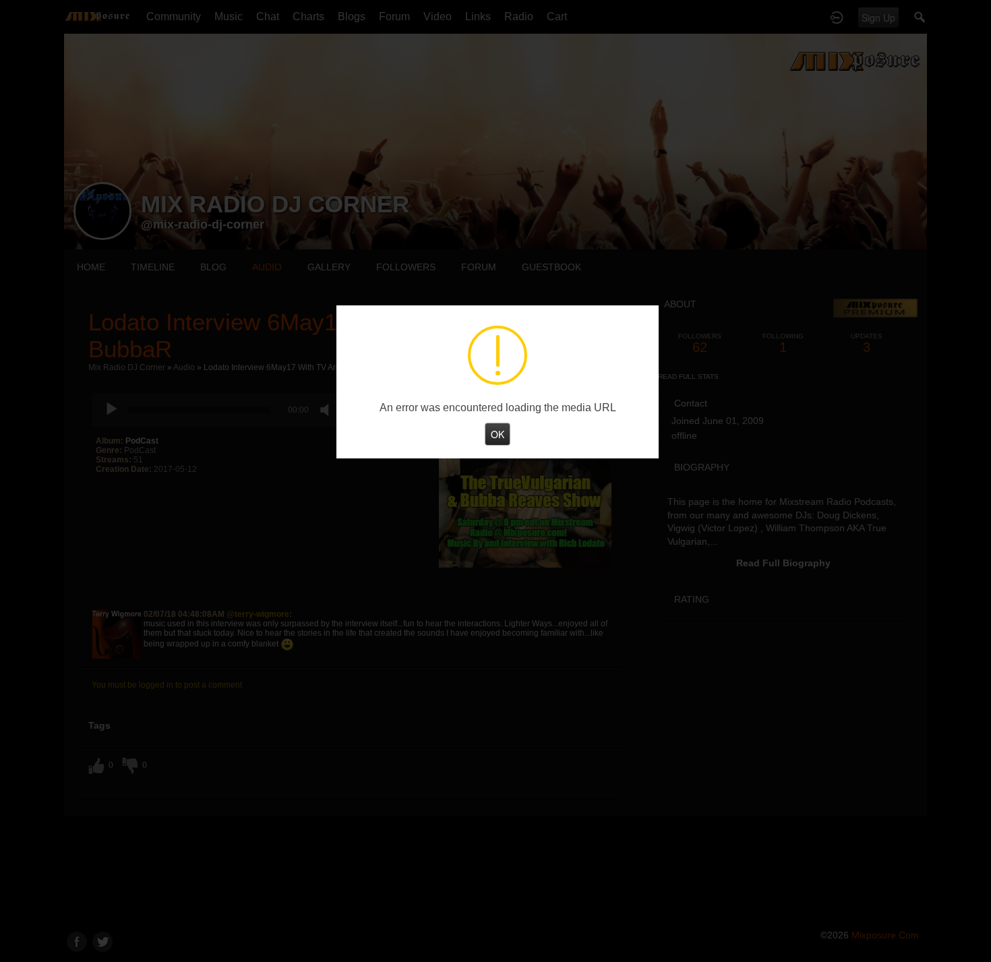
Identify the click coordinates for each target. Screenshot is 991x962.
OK (497, 433)
